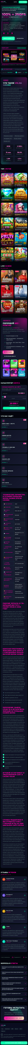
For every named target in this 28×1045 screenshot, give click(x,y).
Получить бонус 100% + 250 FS (14, 1018)
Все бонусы (20, 38)
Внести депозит (14, 408)
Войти (15, 2)
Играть (21, 1040)
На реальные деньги (10, 356)
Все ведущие (4, 268)
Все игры (3, 171)
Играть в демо (8, 352)
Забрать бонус (7, 38)
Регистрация (23, 2)
